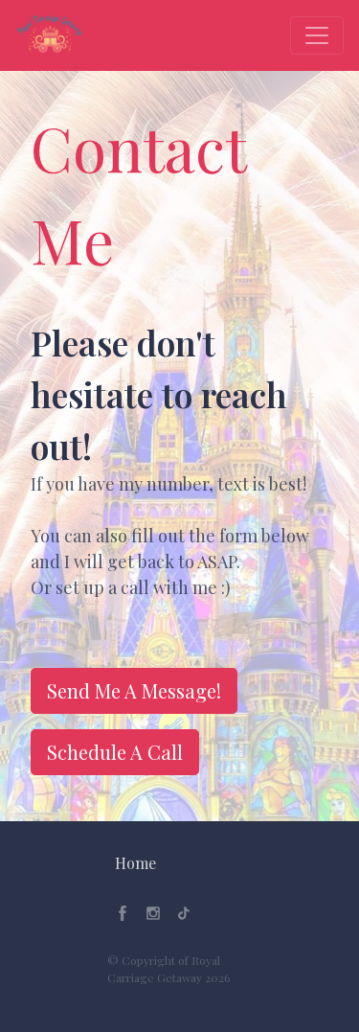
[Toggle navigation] (317, 35)
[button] (135, 863)
